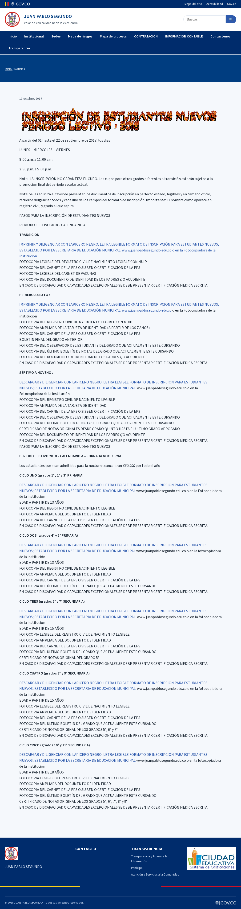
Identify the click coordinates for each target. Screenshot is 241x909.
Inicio (12, 36)
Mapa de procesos (113, 36)
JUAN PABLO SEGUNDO (48, 16)
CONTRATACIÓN (146, 36)
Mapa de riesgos (80, 36)
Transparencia (19, 48)
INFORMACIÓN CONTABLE (184, 36)
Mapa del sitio (193, 4)
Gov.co (231, 4)
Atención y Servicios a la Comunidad (155, 874)
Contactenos (220, 36)
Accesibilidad (214, 4)
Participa (137, 868)
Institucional (34, 36)
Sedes (55, 36)
